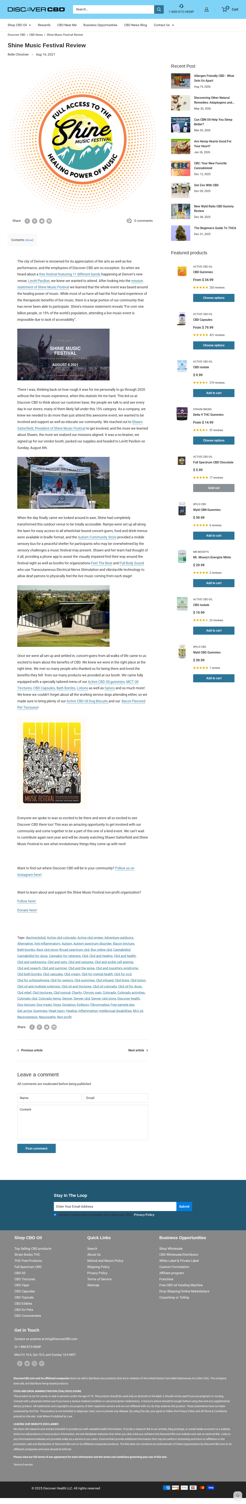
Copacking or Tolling (174, 1297)
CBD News (36, 35)
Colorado (109, 992)
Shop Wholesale (171, 1248)
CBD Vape (21, 1285)
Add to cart (213, 393)
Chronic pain (92, 992)
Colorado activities (131, 992)
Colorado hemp (49, 998)
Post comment (36, 1148)
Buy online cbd (101, 950)
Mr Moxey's (201, 551)
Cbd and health (125, 956)
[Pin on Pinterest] (34, 221)
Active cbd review (90, 937)
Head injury (57, 1011)
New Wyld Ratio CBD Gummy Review (214, 209)
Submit (184, 1206)
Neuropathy (47, 1017)
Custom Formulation (174, 1267)
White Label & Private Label (179, 1261)
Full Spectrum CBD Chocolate (213, 462)
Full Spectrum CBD (28, 1267)
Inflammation (88, 1011)
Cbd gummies (84, 980)
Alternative (25, 943)
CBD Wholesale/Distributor (178, 1254)
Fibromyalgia (99, 1005)
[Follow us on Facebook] (19, 1363)
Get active (24, 1011)
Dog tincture (26, 1005)
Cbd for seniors (62, 980)
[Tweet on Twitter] (42, 221)
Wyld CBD (199, 504)
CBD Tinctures (24, 1279)
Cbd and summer (54, 968)
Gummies (40, 1011)
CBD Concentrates (27, 1316)
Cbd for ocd (122, 974)
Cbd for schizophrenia (33, 980)
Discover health (128, 998)
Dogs (57, 1005)
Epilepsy (83, 1005)
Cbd (85, 956)
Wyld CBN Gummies (207, 510)
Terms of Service (99, 1279)
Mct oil (138, 1011)
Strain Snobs (202, 409)
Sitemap (93, 1285)
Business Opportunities (100, 25)
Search (92, 1248)
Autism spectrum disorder (92, 943)
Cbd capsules (53, 974)
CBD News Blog (135, 25)
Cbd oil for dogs (130, 986)
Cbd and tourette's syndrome (117, 968)
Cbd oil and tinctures (76, 986)
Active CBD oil (203, 266)
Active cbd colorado (61, 937)
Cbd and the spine (81, 968)
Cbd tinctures (42, 992)
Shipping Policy (98, 1267)
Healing (71, 1011)
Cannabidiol (121, 950)
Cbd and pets (57, 962)
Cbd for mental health (97, 974)
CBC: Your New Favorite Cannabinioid (210, 165)
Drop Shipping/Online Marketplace (184, 1291)
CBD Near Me (67, 25)
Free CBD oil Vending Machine (181, 1285)
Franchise (166, 1279)
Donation (68, 1005)
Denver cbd (82, 998)
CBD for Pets (23, 1310)
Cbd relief (24, 992)
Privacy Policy (144, 1215)
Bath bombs (26, 950)
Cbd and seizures (80, 962)
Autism (67, 943)
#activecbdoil (36, 937)
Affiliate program (171, 1273)
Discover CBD (16, 35)
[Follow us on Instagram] (34, 1363)
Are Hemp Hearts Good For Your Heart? (213, 144)
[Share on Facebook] (27, 221)
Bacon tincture (123, 943)
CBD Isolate (201, 367)
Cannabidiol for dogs (32, 956)
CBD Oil (19, 1273)
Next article (136, 1050)
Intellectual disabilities (115, 1011)
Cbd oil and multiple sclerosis (38, 986)
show (29, 240)
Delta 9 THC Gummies (208, 415)
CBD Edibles (23, 1303)
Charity (77, 992)
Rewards (44, 25)
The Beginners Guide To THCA (215, 228)
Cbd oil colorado (105, 986)
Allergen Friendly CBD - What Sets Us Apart (214, 78)
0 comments (143, 221)
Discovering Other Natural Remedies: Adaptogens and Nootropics (213, 100)
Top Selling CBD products (33, 1248)
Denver (67, 998)
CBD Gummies (203, 272)
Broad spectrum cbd (74, 950)
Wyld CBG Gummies (207, 652)
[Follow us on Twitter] (27, 1363)
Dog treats (44, 1005)
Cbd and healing (101, 956)
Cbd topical (62, 992)
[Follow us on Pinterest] (41, 1363)
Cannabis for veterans (65, 956)
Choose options (213, 298)
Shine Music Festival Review (65, 35)
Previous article (32, 1050)
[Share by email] (49, 221)
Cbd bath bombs (29, 974)
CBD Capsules (202, 320)
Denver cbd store (103, 998)
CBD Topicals (24, 1297)
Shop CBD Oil (17, 25)
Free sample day (122, 1005)
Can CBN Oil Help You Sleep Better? (213, 122)
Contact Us (162, 25)
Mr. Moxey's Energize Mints (212, 557)
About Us (94, 1254)
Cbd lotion (137, 980)
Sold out (213, 488)
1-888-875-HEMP (181, 12)
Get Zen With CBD (206, 185)
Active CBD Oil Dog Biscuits (87, 701)
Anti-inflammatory (47, 943)
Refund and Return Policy (105, 1261)
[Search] (159, 9)
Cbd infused (105, 980)
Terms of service (23, 1464)
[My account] (207, 9)
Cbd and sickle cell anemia (114, 962)
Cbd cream (72, 974)
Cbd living (122, 980)
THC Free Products (28, 1261)
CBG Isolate (201, 605)
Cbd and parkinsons (31, 962)
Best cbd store (47, 950)
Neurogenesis (27, 1017)
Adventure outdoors (118, 937)
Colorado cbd (27, 998)
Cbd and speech (29, 968)
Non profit (64, 1017)
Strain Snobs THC (27, 1254)
